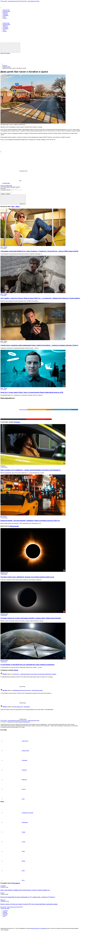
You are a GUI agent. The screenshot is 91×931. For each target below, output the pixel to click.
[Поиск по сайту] (9, 42)
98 (48, 419)
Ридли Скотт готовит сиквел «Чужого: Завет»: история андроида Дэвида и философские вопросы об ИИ (31, 392)
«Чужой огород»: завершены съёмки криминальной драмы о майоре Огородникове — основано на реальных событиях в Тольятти (39, 345)
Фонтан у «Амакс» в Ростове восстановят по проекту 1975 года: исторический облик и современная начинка (29, 904)
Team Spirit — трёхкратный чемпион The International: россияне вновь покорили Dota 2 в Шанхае (35, 674)
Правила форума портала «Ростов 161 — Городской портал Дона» (28, 690)
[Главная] (12, 64)
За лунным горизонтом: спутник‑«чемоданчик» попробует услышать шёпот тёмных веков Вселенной (30, 618)
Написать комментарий (6, 185)
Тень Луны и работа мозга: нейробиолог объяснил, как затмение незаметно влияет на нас (27, 577)
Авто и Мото (3, 516)
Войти (1, 53)
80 (22, 419)
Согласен (6, 929)
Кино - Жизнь (15, 206)
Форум (16, 670)
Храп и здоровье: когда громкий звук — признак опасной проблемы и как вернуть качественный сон (30, 470)
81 (74, 409)
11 (49, 409)
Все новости (16, 883)
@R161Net (5, 674)
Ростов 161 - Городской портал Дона (9, 907)
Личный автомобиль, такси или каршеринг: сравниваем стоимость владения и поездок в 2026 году (30, 520)
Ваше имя (3, 188)
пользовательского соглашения (38, 928)
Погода (2, 893)
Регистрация (7, 53)
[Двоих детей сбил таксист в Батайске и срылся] (32, 123)
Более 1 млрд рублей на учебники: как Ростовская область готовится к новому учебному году (25, 890)
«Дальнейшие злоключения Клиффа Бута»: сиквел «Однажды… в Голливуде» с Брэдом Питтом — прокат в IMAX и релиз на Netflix (39, 251)
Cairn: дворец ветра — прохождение (22, 706)
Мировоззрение (14, 526)
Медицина (17, 422)
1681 (23, 409)
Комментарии (6, 183)
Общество (2, 900)
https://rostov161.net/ (24, 722)
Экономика (3, 886)
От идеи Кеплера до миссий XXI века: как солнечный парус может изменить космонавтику (27, 664)
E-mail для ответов (5, 189)
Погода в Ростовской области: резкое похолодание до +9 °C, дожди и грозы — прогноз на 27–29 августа (27, 897)
